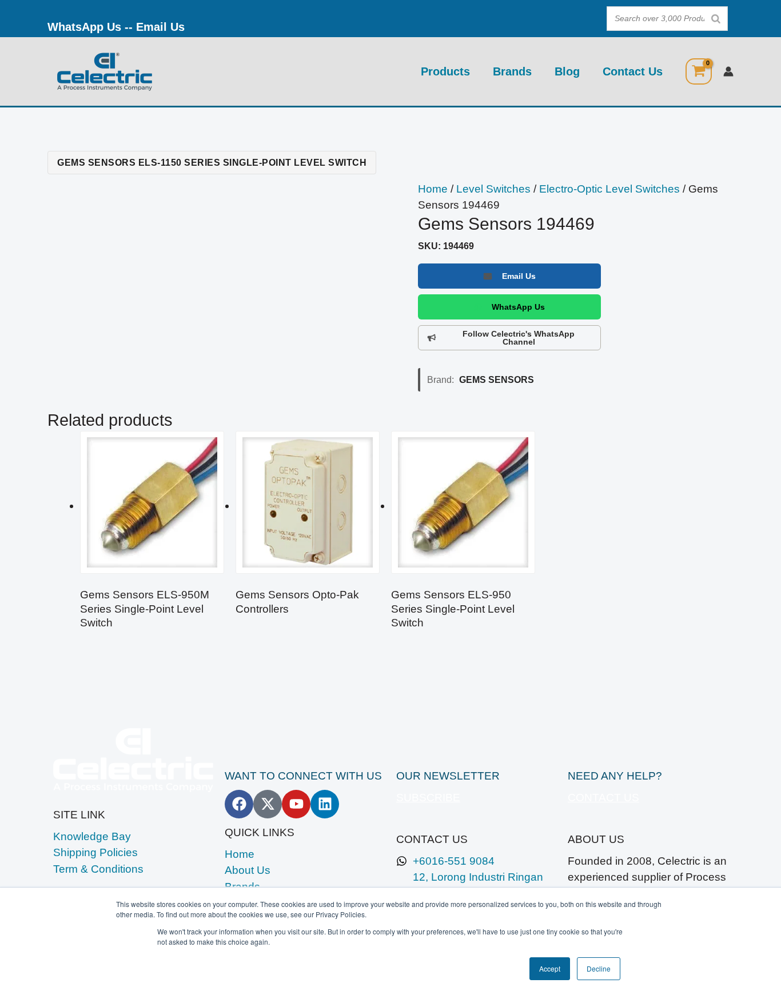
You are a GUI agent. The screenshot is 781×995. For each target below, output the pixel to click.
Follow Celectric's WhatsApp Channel (519, 337)
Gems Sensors (496, 379)
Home (433, 189)
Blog (567, 71)
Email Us (160, 27)
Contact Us (633, 71)
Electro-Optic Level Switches (609, 189)
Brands (512, 71)
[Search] (715, 18)
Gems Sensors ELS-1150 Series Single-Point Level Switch (211, 162)
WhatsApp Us (84, 27)
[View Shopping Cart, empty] (699, 71)
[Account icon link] (728, 71)
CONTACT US (603, 798)
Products (445, 71)
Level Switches (493, 189)
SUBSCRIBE (428, 798)
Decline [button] (599, 968)
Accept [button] (549, 968)
